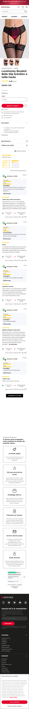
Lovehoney (4, 668)
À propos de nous (6, 638)
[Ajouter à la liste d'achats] (25, 106)
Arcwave (4, 662)
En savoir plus (4, 134)
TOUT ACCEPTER (14, 702)
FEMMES (4, 16)
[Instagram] (9, 602)
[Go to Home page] (5, 7)
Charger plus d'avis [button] (14, 395)
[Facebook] (3, 602)
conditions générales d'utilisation (12, 627)
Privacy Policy (13, 697)
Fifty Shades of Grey (7, 664)
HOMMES (14, 16)
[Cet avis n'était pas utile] (25, 217)
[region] (10, 160)
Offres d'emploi (5, 647)
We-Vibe (4, 660)
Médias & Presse (6, 645)
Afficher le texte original (21, 213)
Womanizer (4, 659)
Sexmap (4, 643)
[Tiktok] (25, 602)
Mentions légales (6, 651)
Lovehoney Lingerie (7, 68)
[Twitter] (14, 602)
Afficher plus (7, 193)
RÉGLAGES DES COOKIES (14, 706)
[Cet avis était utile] (22, 217)
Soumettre (8, 623)
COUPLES (24, 16)
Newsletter (4, 641)
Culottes (16, 68)
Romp (3, 666)
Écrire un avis (21, 151)
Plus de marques (6, 671)
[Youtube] (20, 602)
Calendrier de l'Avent (7, 649)
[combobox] (18, 170)
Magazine (4, 640)
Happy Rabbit (5, 670)
